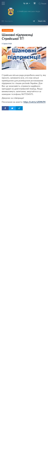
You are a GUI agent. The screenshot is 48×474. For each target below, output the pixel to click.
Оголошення (7, 30)
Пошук (43, 4)
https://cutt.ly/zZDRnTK (34, 102)
